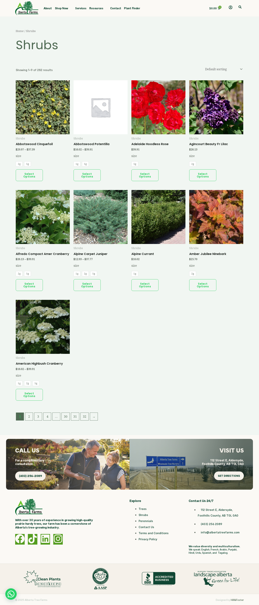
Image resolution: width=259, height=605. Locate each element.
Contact (115, 8)
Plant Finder (132, 8)
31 (75, 416)
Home (20, 31)
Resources (96, 8)
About (48, 8)
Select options (29, 175)
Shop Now (61, 8)
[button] (240, 7)
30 (65, 416)
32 (84, 416)
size (18, 156)
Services (80, 8)
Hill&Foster (237, 599)
